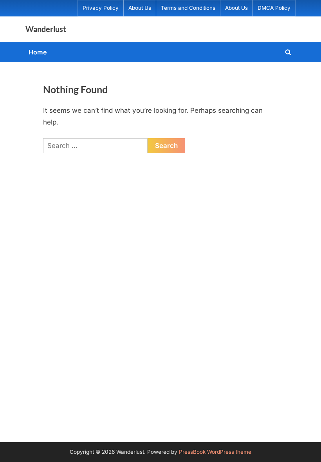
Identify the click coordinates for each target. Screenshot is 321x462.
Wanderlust (45, 29)
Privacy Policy (101, 8)
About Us (139, 8)
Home (38, 52)
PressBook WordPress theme (215, 452)
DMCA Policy (274, 8)
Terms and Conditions (188, 8)
